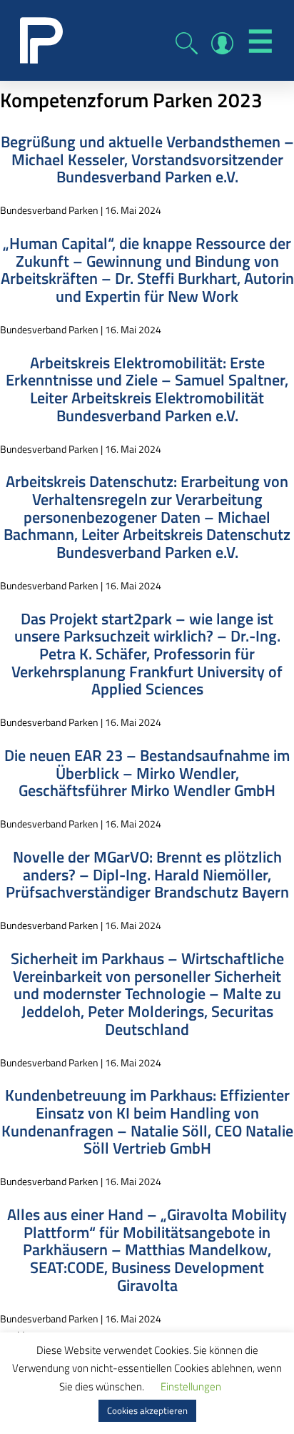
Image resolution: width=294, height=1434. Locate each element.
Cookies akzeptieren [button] (147, 1410)
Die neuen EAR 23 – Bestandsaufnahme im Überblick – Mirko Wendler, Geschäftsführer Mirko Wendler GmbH (147, 772)
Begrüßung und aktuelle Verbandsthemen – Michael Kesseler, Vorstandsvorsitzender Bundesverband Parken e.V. (147, 159)
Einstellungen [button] (191, 1386)
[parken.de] (41, 38)
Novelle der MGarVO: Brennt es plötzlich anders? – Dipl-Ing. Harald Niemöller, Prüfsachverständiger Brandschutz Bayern (147, 874)
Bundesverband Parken (49, 209)
